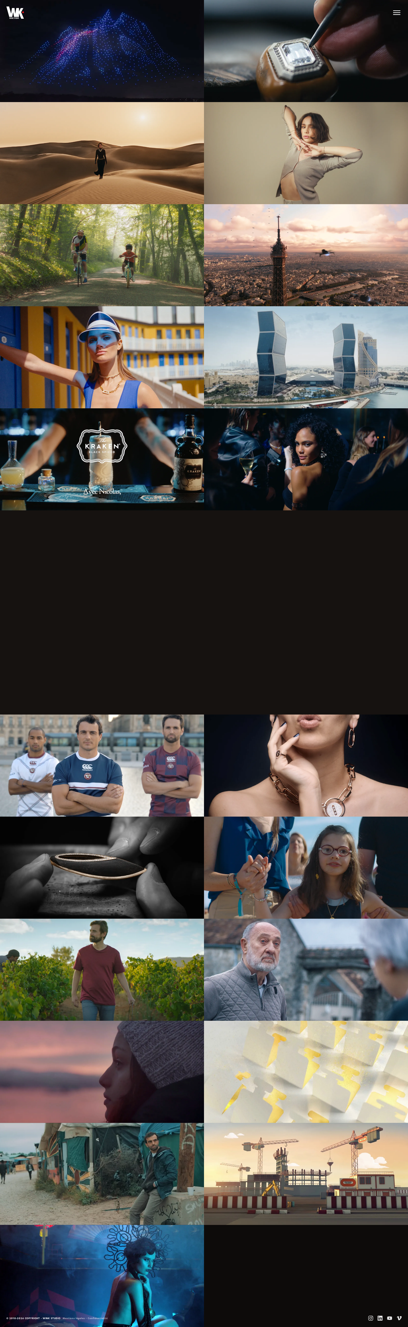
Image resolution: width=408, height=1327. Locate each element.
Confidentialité (98, 1318)
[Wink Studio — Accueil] (15, 12)
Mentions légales (74, 1318)
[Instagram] (370, 1318)
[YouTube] (389, 1318)
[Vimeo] (399, 1318)
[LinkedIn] (380, 1318)
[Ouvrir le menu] (397, 12)
